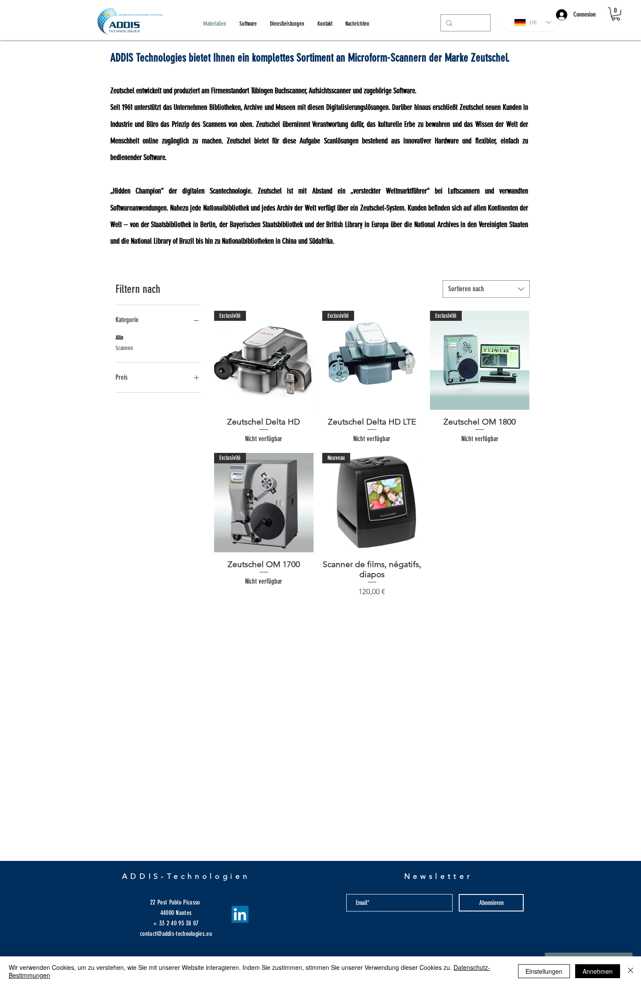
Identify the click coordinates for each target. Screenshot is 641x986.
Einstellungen (544, 971)
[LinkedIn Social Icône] (240, 914)
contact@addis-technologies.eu (176, 934)
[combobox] (486, 289)
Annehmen (598, 971)
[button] (616, 13)
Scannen (124, 348)
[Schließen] (630, 971)
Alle (119, 337)
